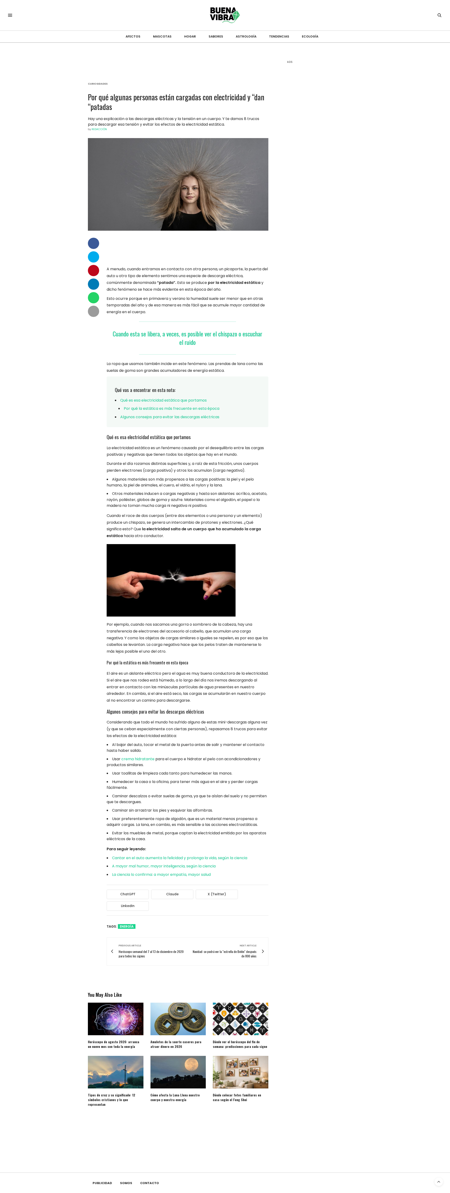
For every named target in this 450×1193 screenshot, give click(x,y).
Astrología (246, 36)
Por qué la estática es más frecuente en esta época (171, 408)
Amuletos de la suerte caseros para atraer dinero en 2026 (175, 1044)
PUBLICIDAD (102, 1183)
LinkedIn (128, 905)
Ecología (310, 36)
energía (127, 926)
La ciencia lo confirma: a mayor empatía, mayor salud (161, 874)
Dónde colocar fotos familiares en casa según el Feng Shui (237, 1097)
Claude (172, 894)
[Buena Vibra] (225, 15)
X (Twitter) (217, 894)
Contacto (149, 1183)
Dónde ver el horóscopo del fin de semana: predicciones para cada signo (240, 1044)
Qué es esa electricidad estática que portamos (163, 400)
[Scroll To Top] (439, 1182)
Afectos (133, 36)
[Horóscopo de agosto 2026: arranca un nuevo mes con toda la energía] (115, 1019)
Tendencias (279, 36)
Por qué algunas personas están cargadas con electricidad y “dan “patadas (176, 101)
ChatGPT (127, 894)
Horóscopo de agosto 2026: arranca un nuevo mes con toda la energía (113, 1044)
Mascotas (162, 36)
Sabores (216, 36)
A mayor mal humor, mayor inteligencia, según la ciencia (164, 866)
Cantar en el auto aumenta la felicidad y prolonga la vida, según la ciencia (179, 858)
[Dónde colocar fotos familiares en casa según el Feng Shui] (240, 1072)
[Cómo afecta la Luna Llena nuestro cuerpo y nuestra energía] (178, 1072)
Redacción (99, 129)
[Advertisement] (322, 140)
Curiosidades (98, 84)
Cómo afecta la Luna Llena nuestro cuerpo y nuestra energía (175, 1097)
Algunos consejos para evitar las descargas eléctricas (169, 417)
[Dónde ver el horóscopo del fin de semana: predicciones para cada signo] (240, 1019)
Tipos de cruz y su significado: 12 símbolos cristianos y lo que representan (111, 1099)
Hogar (190, 36)
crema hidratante (137, 759)
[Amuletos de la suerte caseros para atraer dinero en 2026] (178, 1019)
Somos (126, 1183)
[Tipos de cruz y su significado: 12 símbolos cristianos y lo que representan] (115, 1072)
